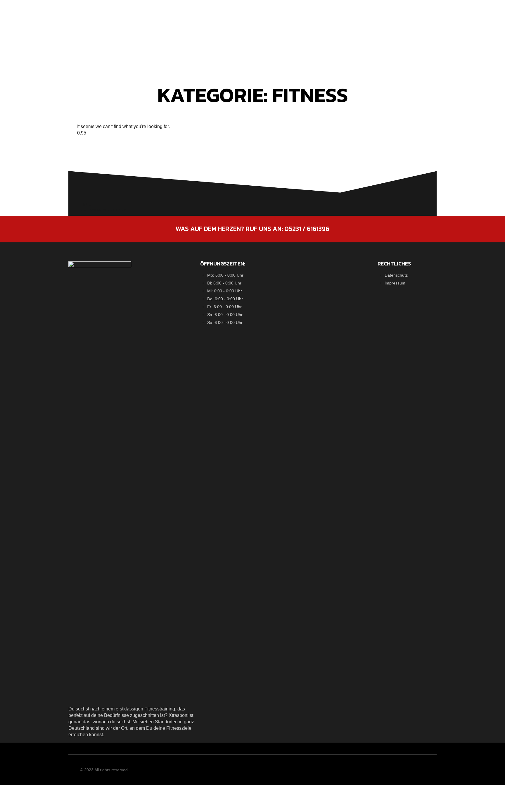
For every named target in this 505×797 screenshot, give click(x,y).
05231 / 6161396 (306, 229)
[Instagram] (421, 771)
